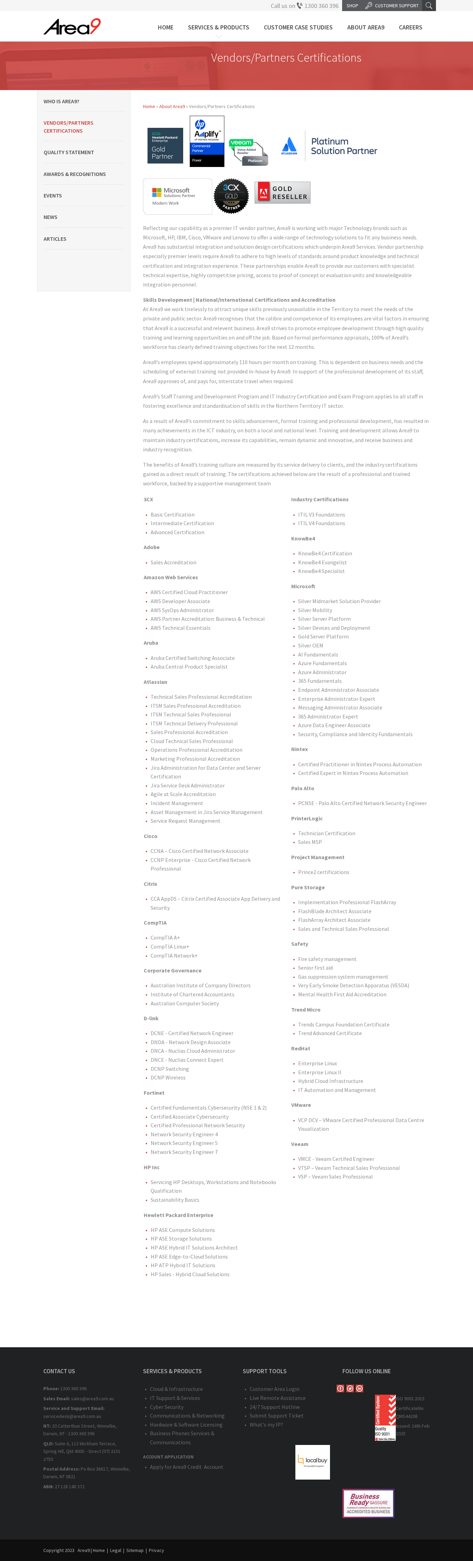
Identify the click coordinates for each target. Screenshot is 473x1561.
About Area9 (365, 27)
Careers (410, 27)
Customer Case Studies (298, 27)
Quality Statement (69, 152)
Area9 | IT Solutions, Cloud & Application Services (72, 26)
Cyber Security (167, 1406)
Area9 (84, 1550)
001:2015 (416, 1398)
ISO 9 (401, 1398)
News (50, 216)
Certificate (407, 1408)
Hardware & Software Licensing (186, 1424)
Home (165, 27)
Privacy (156, 1550)
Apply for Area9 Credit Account (186, 1466)
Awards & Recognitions (75, 173)
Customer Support (397, 5)
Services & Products (218, 27)
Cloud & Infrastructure (176, 1388)
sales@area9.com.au (92, 1398)
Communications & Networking (187, 1415)
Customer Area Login (275, 1388)
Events (53, 195)
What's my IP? (266, 1424)
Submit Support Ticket (277, 1415)
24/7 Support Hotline (275, 1406)
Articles (55, 238)
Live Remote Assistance (278, 1397)
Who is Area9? (61, 101)
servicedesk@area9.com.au (72, 1416)
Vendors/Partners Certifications (68, 126)
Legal (115, 1550)
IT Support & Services (175, 1397)
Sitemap (135, 1550)
